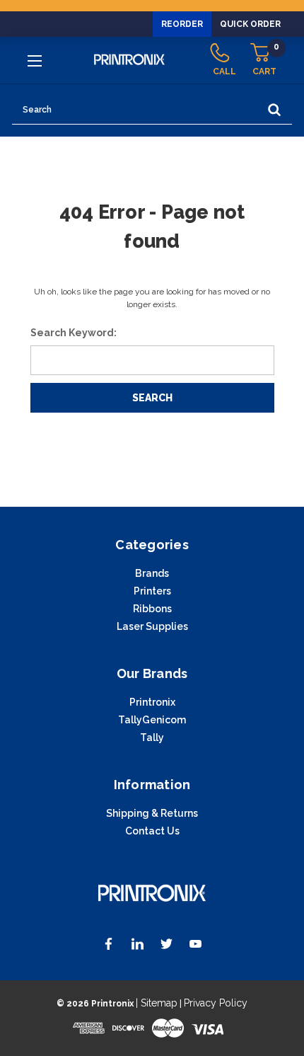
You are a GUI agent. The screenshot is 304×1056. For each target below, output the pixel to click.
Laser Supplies (152, 626)
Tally (152, 737)
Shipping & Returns (152, 813)
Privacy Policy (215, 1003)
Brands (152, 573)
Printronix (152, 702)
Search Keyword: (73, 332)
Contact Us (152, 831)
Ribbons (152, 608)
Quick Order (250, 24)
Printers (152, 591)
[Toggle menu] (36, 60)
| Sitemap (156, 1003)
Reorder (182, 24)
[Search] (274, 110)
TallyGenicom (152, 719)
